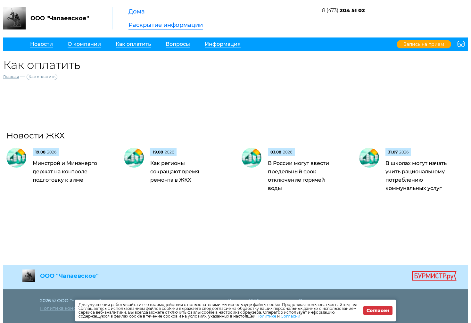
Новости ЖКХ (35, 135)
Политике (266, 316)
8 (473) (343, 10)
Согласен (378, 310)
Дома (136, 11)
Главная (11, 76)
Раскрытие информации (165, 25)
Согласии (290, 316)
